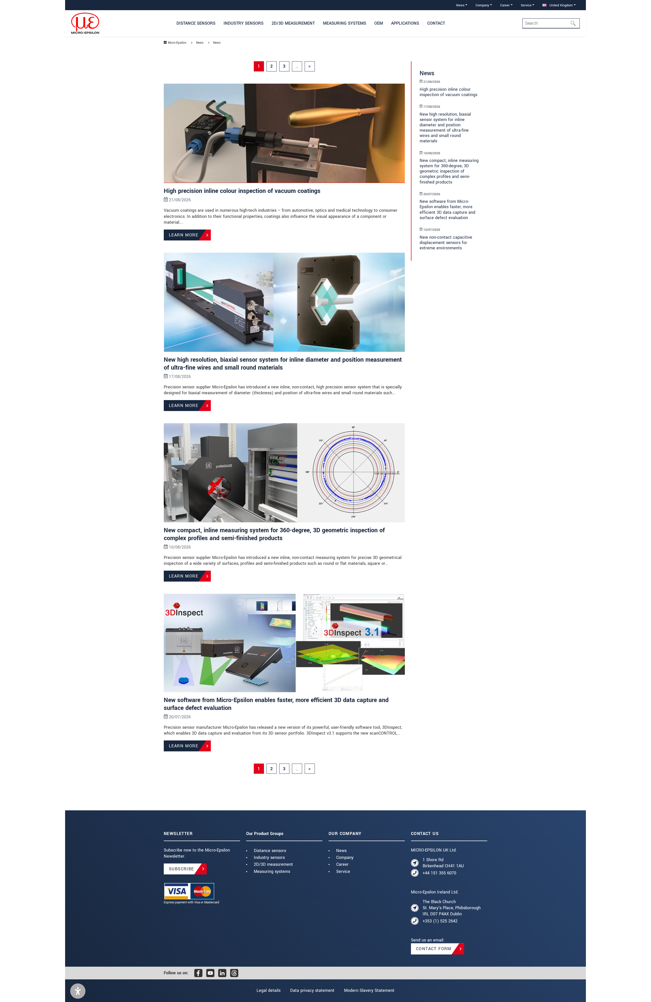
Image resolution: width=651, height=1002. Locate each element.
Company (344, 857)
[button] (77, 991)
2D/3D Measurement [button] (293, 23)
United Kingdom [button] (561, 5)
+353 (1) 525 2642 (440, 921)
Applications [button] (405, 23)
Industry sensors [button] (243, 23)
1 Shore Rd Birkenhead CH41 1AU (443, 863)
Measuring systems (272, 871)
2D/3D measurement (273, 864)
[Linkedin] (222, 973)
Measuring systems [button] (344, 23)
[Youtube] (210, 973)
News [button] (460, 5)
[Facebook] (198, 973)
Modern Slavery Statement (369, 990)
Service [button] (526, 5)
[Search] (575, 23)
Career (342, 864)
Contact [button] (436, 23)
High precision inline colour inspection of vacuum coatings (242, 191)
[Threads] (234, 973)
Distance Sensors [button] (195, 23)
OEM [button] (378, 23)
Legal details (268, 990)
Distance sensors (270, 850)
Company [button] (482, 5)
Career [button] (505, 5)
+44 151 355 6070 (439, 873)
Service (343, 871)
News (341, 850)
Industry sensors (269, 857)
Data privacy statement (312, 990)
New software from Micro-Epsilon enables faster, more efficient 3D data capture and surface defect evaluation (276, 704)
